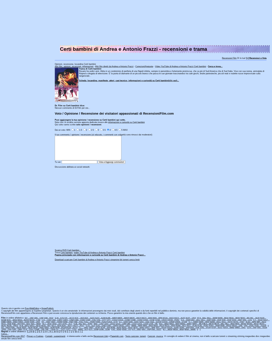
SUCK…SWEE (228, 327)
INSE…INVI (16, 324)
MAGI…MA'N (174, 324)
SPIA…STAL (195, 327)
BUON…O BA (34, 320)
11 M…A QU (59, 318)
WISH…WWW (190, 329)
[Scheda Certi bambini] (66, 101)
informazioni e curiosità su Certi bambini (126, 122)
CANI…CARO (56, 320)
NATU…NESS (35, 326)
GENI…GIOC (133, 322)
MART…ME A (197, 324)
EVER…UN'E (35, 322)
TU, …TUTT (60, 329)
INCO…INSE (6, 324)
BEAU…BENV (234, 318)
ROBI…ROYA (60, 327)
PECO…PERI (169, 326)
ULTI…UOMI (94, 329)
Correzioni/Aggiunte (144, 66)
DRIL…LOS (247, 320)
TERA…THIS (6, 329)
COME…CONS (136, 320)
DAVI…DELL (195, 320)
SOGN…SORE (173, 327)
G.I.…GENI (123, 322)
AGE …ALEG (89, 318)
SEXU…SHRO (138, 327)
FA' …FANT (46, 322)
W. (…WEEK (168, 329)
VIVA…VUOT (156, 329)
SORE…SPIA (184, 327)
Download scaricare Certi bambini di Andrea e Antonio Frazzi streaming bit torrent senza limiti (97, 259)
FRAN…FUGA (101, 322)
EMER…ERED (12, 322)
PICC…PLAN (192, 326)
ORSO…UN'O (124, 326)
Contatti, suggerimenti (55, 336)
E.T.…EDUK (258, 320)
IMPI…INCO (261, 322)
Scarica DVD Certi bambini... (68, 250)
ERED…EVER (23, 322)
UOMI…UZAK (104, 329)
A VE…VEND (116, 329)
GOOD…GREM (168, 322)
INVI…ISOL (25, 324)
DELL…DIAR (206, 320)
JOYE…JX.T (67, 324)
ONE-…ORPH (112, 326)
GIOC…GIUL (144, 322)
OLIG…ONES (101, 326)
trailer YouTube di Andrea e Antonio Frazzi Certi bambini (99, 252)
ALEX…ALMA (100, 318)
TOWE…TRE (39, 329)
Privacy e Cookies (35, 336)
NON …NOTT (67, 326)
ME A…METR (208, 324)
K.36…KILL (78, 324)
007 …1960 (29, 318)
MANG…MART (186, 324)
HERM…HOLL (215, 322)
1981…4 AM (38, 318)
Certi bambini (67, 252)
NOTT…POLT (78, 326)
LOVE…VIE (153, 324)
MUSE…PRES (12, 326)
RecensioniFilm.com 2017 (13, 336)
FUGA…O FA (112, 322)
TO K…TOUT (28, 329)
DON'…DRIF (237, 320)
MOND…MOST (253, 324)
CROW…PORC (173, 320)
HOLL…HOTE (227, 322)
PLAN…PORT (202, 326)
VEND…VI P (126, 329)
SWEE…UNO (240, 327)
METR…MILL (219, 324)
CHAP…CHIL (91, 320)
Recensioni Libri (101, 336)
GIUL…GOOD (156, 322)
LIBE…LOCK (132, 324)
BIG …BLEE (255, 318)
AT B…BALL (202, 318)
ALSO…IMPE (251, 322)
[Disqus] (163, 207)
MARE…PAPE (136, 326)
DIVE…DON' (227, 320)
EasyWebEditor (32, 308)
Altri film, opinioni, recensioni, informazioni (74, 66)
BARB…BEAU (223, 318)
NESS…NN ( (46, 326)
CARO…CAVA (68, 320)
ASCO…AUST (179, 318)
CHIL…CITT (101, 320)
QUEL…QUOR (260, 326)
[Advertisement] (176, 23)
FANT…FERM (56, 322)
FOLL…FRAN (89, 322)
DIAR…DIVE (216, 320)
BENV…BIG (245, 318)
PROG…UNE (237, 326)
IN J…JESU (47, 324)
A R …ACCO (69, 318)
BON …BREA (12, 320)
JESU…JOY (57, 324)
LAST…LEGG (109, 324)
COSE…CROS (161, 320)
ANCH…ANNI (147, 318)
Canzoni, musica (155, 336)
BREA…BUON (23, 320)
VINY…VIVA (146, 329)
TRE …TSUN (50, 329)
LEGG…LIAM (121, 324)
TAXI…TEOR (262, 327)
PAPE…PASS (148, 326)
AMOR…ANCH (135, 318)
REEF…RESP (27, 327)
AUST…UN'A (191, 318)
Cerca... (4, 334)
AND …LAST (99, 324)
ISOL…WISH (36, 324)
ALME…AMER (111, 318)
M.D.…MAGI (164, 324)
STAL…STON (205, 327)
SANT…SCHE (94, 327)
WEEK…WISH (178, 329)
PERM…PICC (181, 326)
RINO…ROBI (49, 327)
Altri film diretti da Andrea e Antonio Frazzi (114, 66)
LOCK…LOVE (142, 324)
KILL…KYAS (87, 324)
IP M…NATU (24, 326)
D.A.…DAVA (185, 320)
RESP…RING (38, 327)
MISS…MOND (240, 324)
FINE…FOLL (79, 322)
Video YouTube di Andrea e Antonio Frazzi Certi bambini (180, 66)
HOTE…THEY (238, 322)
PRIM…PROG (225, 326)
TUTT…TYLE (71, 329)
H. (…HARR (193, 322)
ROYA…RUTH (72, 327)
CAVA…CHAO (79, 320)
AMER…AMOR (123, 318)
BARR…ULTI (83, 329)
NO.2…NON (56, 326)
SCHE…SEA (105, 327)
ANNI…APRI (157, 318)
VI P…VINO (136, 329)
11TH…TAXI (251, 327)
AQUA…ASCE (168, 318)
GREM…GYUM (181, 322)
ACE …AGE (79, 318)
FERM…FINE (67, 322)
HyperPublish (47, 308)
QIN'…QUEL (249, 326)
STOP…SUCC (217, 327)
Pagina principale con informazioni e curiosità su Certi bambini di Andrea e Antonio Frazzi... (100, 255)
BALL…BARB (212, 318)
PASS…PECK (158, 326)
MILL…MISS (230, 324)
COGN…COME (124, 320)
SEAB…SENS (115, 327)
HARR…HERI (203, 322)
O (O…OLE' (90, 326)
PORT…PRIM (214, 326)
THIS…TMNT (17, 329)
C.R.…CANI (46, 320)
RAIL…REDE (16, 327)
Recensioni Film (229, 58)
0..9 (29, 331)
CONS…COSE (149, 320)
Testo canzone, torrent (135, 336)
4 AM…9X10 (48, 318)
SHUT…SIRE (150, 327)
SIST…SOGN (161, 327)
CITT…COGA (112, 320)
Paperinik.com (116, 336)
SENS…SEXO (127, 327)
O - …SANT (83, 327)
